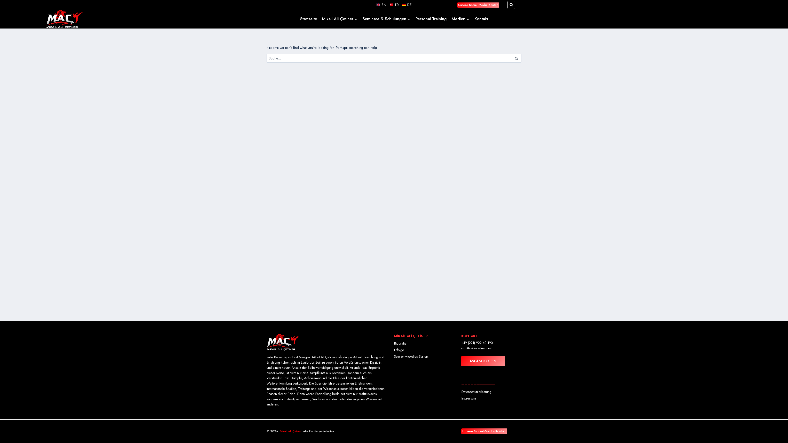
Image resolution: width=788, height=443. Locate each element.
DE (409, 4)
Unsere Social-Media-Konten (478, 5)
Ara (517, 58)
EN (383, 4)
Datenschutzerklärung (476, 391)
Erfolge (399, 350)
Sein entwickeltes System (411, 356)
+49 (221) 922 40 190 (477, 342)
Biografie (400, 343)
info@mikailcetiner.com (476, 348)
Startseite (308, 19)
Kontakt (481, 19)
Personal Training (431, 19)
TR (397, 4)
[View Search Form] (511, 5)
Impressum (468, 398)
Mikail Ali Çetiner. (291, 431)
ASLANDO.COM (483, 361)
